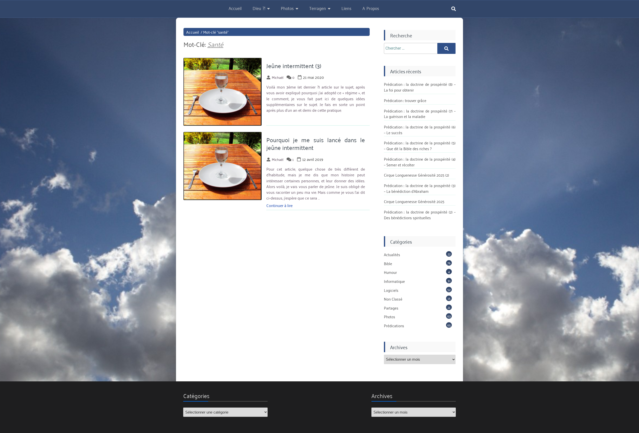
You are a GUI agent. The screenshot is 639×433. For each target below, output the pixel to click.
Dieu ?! (259, 8)
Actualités (392, 254)
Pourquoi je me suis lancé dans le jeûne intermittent (315, 143)
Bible (388, 263)
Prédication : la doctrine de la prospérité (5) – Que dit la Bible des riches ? (420, 145)
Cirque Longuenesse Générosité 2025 (414, 201)
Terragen (317, 8)
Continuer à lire (279, 205)
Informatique (394, 281)
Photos (287, 8)
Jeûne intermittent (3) (293, 65)
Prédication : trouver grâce (405, 100)
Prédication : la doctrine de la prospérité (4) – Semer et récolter (420, 161)
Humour (390, 272)
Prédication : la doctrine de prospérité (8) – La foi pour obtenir (420, 87)
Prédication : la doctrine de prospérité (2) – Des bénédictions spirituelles (420, 214)
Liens (346, 8)
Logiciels (391, 290)
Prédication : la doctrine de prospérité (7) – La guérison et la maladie (420, 113)
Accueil (235, 8)
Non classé (393, 298)
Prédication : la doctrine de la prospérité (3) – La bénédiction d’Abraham (420, 188)
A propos (370, 8)
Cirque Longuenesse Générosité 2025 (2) (416, 174)
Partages (391, 307)
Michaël (277, 77)
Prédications (394, 325)
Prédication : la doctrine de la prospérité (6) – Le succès (420, 129)
